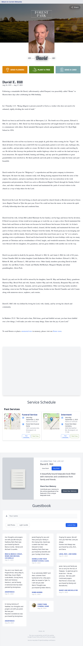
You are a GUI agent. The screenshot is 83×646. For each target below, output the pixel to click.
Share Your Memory (69, 491)
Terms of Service (47, 637)
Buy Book (56, 468)
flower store (57, 331)
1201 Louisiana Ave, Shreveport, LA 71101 (32, 430)
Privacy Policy (36, 637)
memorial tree (27, 331)
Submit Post (71, 525)
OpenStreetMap (43, 640)
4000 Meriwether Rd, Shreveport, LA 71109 (71, 430)
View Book (45, 468)
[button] (12, 419)
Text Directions (26, 436)
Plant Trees (35, 436)
